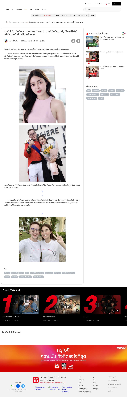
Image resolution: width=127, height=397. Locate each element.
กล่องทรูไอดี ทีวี (99, 4)
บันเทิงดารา (16, 22)
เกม (31, 9)
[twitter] (23, 386)
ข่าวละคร (56, 15)
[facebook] (18, 386)
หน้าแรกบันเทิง (37, 15)
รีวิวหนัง (72, 15)
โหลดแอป (87, 4)
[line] (13, 386)
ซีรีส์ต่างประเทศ (82, 15)
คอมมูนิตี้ (96, 389)
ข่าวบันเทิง (47, 15)
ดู (12, 9)
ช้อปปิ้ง (80, 386)
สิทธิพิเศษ (19, 9)
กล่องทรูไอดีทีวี (82, 389)
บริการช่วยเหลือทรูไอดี (85, 392)
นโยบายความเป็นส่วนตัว (114, 384)
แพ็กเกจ (95, 386)
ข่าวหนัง (64, 15)
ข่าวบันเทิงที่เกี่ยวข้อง (11, 332)
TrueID (11, 3)
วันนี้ (7, 9)
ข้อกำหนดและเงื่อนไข (113, 380)
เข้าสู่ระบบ (116, 4)
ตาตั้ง (37, 9)
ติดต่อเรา (110, 391)
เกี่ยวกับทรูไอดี (112, 377)
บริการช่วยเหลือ (112, 388)
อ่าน (26, 9)
